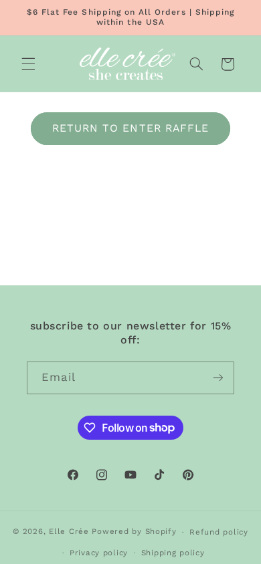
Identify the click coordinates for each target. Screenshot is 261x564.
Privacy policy (99, 552)
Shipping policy (173, 552)
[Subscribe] (218, 378)
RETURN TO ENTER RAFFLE (130, 128)
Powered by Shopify (134, 532)
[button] (28, 64)
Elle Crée (69, 532)
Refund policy (218, 532)
